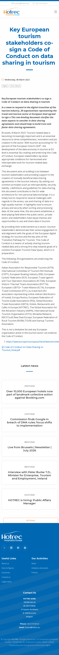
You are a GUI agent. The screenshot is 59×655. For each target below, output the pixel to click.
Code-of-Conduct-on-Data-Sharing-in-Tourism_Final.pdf (23, 349)
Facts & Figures (8, 568)
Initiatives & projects (40, 568)
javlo (21, 645)
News (34, 563)
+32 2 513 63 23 (33, 624)
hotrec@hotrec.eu (32, 627)
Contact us (6, 577)
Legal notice (7, 582)
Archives (30, 520)
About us (5, 563)
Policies (35, 572)
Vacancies (6, 572)
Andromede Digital (42, 645)
